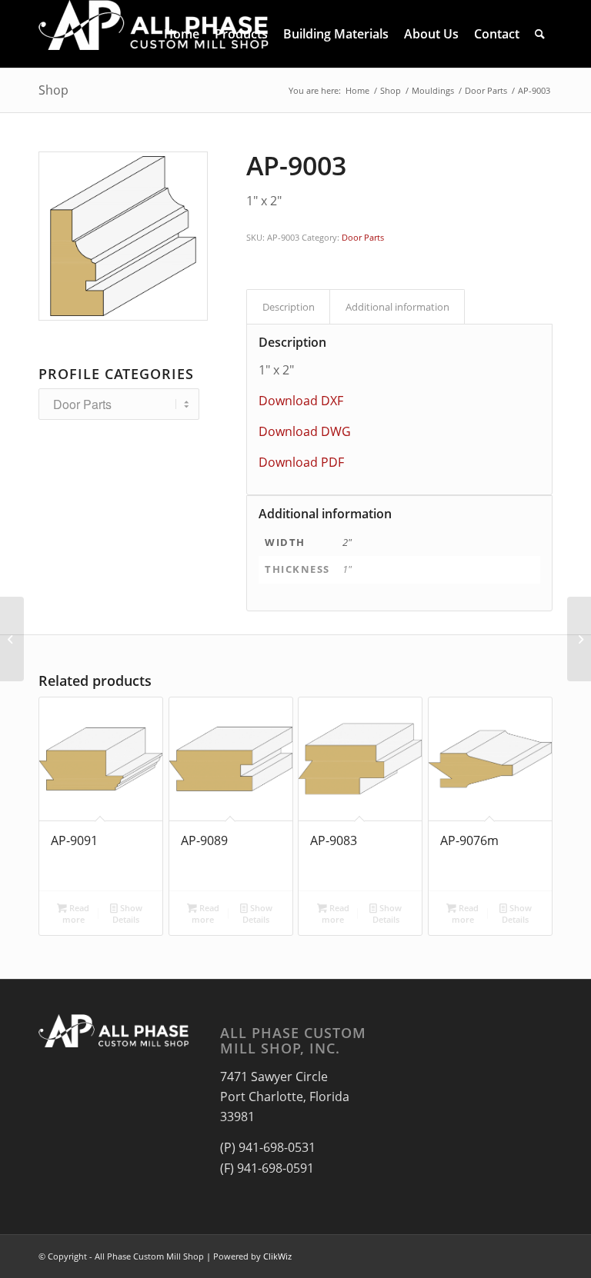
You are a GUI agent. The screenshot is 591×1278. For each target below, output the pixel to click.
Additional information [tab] (397, 307)
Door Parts (363, 237)
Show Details (127, 913)
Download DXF (301, 400)
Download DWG (305, 431)
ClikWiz (277, 1256)
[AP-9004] (579, 639)
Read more (76, 913)
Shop (53, 90)
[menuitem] (181, 34)
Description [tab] (288, 307)
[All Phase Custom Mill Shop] (153, 34)
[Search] (540, 34)
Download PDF (301, 462)
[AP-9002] (12, 639)
